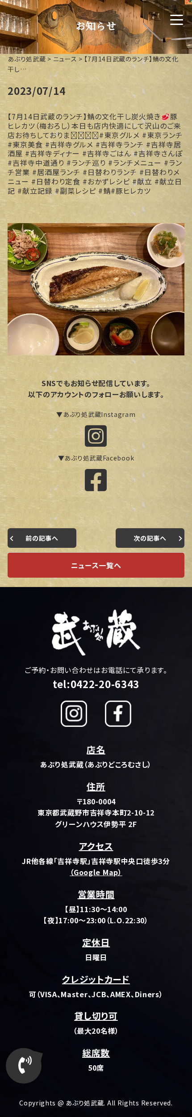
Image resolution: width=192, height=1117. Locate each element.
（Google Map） (96, 872)
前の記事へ (41, 538)
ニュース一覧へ (96, 565)
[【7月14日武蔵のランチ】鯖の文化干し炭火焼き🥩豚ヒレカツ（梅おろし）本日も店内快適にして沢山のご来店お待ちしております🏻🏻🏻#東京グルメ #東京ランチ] (96, 354)
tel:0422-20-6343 (96, 684)
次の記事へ (150, 538)
